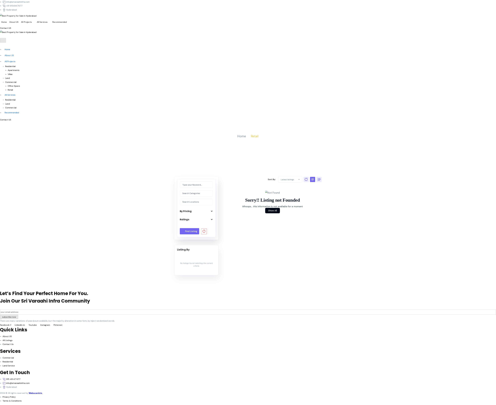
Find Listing (191, 231)
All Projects (26, 22)
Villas (10, 74)
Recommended (59, 22)
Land (7, 78)
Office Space (14, 86)
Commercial (10, 82)
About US (13, 22)
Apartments (13, 70)
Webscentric (36, 393)
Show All (272, 210)
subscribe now (9, 317)
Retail (10, 89)
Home (4, 22)
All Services (42, 22)
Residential (10, 66)
